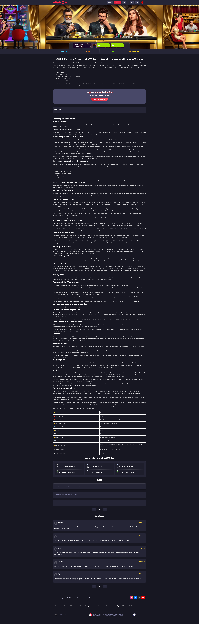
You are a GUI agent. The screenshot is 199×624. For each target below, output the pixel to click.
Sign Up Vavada (99, 99)
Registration (70, 598)
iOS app (124, 606)
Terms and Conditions (71, 606)
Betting (79, 598)
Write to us (58, 606)
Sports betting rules (97, 606)
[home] (60, 2)
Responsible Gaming (112, 606)
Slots (85, 598)
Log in (63, 598)
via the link (124, 419)
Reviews (91, 598)
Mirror (56, 598)
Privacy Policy (84, 606)
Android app (133, 606)
